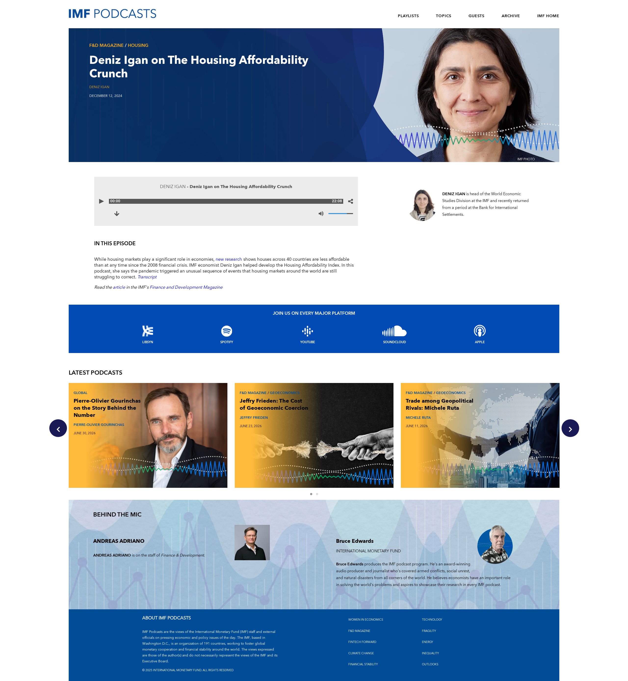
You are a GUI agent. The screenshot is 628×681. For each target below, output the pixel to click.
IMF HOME (548, 16)
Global (80, 393)
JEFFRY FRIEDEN (254, 418)
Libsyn (147, 342)
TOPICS (443, 16)
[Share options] (350, 201)
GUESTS (476, 16)
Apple (480, 342)
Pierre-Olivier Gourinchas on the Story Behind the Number (107, 408)
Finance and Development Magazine (186, 287)
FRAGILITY (429, 631)
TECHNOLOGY (432, 619)
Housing (138, 45)
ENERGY (427, 642)
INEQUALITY (430, 653)
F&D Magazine (106, 45)
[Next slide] (570, 428)
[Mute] (321, 213)
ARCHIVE (511, 16)
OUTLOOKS (430, 664)
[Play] (101, 201)
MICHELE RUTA (418, 418)
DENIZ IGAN (99, 87)
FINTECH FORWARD (362, 642)
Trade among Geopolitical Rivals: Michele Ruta (439, 404)
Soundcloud (394, 342)
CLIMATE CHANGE (361, 653)
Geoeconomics (285, 393)
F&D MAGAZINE (359, 631)
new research (229, 259)
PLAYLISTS (408, 16)
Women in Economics (365, 619)
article (119, 287)
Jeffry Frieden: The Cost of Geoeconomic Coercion (274, 404)
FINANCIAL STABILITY (363, 664)
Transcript (147, 277)
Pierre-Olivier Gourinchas (99, 425)
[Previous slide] (58, 428)
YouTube (307, 342)
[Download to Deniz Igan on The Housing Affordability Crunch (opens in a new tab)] (116, 213)
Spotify (226, 342)
